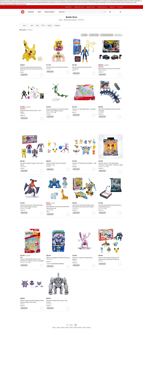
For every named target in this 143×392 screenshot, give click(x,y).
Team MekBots (49, 210)
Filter (24, 25)
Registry (6, 4)
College (20, 1)
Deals (71, 2)
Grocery (76, 1)
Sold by (50, 25)
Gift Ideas (43, 2)
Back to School (14, 1)
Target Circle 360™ (90, 7)
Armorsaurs (49, 303)
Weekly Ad (115, 2)
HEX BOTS (101, 112)
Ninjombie (22, 113)
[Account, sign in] (113, 11)
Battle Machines (102, 70)
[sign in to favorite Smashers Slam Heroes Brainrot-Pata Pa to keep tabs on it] (67, 71)
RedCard (11, 4)
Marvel (74, 70)
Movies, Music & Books (27, 2)
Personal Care (100, 1)
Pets (115, 1)
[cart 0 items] (120, 11)
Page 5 (71, 327)
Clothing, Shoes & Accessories (36, 1)
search (105, 12)
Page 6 (76, 327)
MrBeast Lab (49, 259)
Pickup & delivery (49, 12)
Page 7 (80, 327)
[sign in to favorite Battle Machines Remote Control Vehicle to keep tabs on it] (119, 74)
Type (37, 25)
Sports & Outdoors (109, 1)
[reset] (102, 12)
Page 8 (84, 327)
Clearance (75, 2)
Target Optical (66, 2)
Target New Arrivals (5, 1)
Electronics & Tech (9, 2)
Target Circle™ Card (79, 7)
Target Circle (16, 4)
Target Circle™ (68, 7)
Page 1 (54, 327)
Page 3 (63, 327)
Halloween (25, 1)
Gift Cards (49, 2)
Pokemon (22, 70)
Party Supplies (37, 2)
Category (57, 25)
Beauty (95, 1)
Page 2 (58, 327)
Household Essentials (84, 1)
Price (43, 25)
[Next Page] (122, 25)
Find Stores (23, 4)
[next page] (75, 325)
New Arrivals (81, 2)
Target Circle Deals (107, 2)
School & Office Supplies (131, 1)
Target (60, 20)
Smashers (48, 68)
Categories (31, 12)
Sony (99, 208)
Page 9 (89, 327)
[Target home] (22, 12)
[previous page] (67, 325)
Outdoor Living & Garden (67, 1)
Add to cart (24, 74)
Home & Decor (48, 1)
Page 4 (67, 327)
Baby (91, 1)
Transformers (23, 166)
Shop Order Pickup (123, 2)
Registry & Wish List (102, 7)
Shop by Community (57, 2)
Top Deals (99, 2)
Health (118, 1)
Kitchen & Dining (56, 1)
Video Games (17, 2)
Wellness (122, 1)
